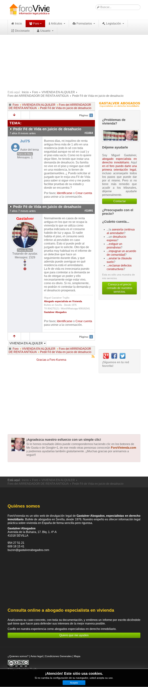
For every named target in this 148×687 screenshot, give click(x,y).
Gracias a (42, 359)
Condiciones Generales (58, 656)
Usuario (45, 30)
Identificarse (64, 193)
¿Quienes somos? (18, 656)
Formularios (85, 23)
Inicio (18, 23)
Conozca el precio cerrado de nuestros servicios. (119, 288)
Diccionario (22, 30)
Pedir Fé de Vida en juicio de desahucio (65, 108)
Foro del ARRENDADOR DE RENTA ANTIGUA (38, 95)
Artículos (57, 23)
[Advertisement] (74, 61)
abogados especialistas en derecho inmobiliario (85, 628)
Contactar (119, 201)
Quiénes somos (24, 506)
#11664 (88, 133)
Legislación (114, 23)
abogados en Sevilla (51, 519)
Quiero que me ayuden (74, 635)
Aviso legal (37, 656)
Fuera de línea (25, 154)
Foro (36, 23)
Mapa (77, 656)
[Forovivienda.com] (36, 10)
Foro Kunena (57, 359)
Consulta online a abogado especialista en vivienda (61, 610)
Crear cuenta (83, 193)
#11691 (88, 210)
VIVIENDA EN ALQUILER (58, 92)
